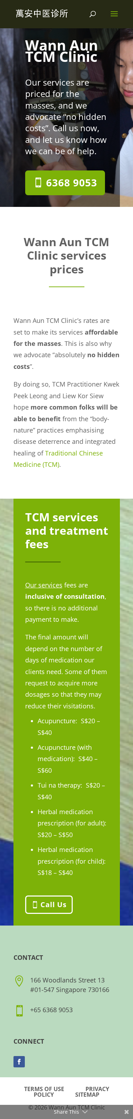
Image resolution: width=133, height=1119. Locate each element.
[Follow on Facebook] (19, 1061)
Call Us (53, 904)
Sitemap (87, 1094)
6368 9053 (71, 182)
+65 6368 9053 (51, 1009)
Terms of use (44, 1089)
